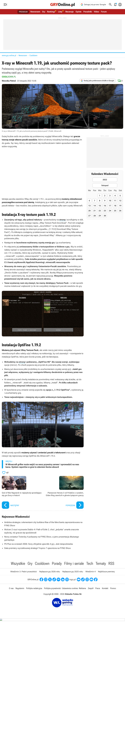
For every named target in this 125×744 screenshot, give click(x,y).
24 (110, 210)
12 (120, 200)
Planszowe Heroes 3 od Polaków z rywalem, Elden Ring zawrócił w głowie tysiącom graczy (64, 492)
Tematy (101, 563)
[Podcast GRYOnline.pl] (58, 579)
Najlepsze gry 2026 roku (49, 571)
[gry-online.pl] (62, 4)
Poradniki (87, 11)
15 (100, 205)
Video (96, 11)
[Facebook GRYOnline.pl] (41, 579)
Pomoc (113, 588)
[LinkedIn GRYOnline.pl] (63, 579)
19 (120, 205)
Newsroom (35, 11)
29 (100, 216)
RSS (111, 563)
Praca (97, 588)
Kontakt (105, 588)
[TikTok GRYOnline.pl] (54, 579)
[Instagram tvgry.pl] (87, 579)
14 (95, 205)
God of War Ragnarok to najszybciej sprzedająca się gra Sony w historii (22, 492)
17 (110, 205)
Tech (89, 563)
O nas (11, 588)
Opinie (78, 11)
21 (95, 210)
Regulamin (20, 588)
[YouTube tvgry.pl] (78, 579)
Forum (104, 11)
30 (105, 216)
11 (115, 200)
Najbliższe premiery (106, 571)
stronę (62, 219)
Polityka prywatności (52, 588)
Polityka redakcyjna (34, 588)
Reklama (82, 588)
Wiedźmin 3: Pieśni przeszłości (23, 571)
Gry (43, 11)
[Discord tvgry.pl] (91, 579)
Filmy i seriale (74, 563)
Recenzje (69, 11)
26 (120, 210)
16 (105, 205)
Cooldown (33, 55)
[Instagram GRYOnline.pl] (45, 579)
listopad (104, 185)
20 (89, 210)
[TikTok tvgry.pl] (83, 579)
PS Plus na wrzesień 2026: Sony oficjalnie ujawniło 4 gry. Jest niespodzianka (38, 544)
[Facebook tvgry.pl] (96, 579)
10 (110, 200)
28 (95, 216)
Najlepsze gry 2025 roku (72, 571)
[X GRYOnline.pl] (50, 579)
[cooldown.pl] (9, 77)
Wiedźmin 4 (90, 571)
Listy (60, 11)
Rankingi (51, 11)
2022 (105, 179)
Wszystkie (18, 563)
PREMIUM (23, 12)
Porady (57, 563)
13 (89, 205)
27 (89, 216)
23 (105, 210)
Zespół (90, 588)
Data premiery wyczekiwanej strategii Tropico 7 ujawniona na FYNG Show (37, 548)
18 (115, 205)
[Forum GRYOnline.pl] (67, 579)
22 (100, 210)
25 (115, 210)
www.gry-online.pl (9, 55)
